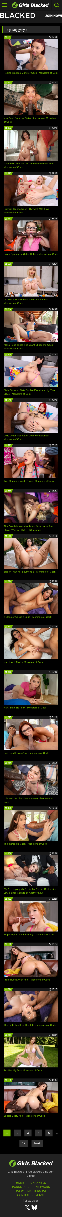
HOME (20, 1182)
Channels (38, 1182)
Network (43, 1186)
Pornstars (20, 1186)
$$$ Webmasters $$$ (31, 1191)
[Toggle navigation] (4, 5)
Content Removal (31, 1195)
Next (37, 1143)
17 (23, 1143)
